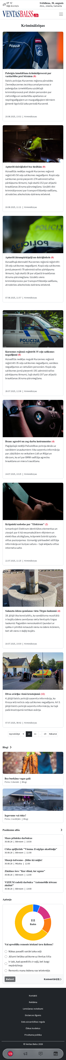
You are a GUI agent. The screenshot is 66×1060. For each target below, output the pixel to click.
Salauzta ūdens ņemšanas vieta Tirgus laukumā (32, 611)
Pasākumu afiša (11, 830)
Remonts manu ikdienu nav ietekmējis (29, 970)
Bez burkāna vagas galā (18, 778)
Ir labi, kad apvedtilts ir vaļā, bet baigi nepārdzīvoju (28, 963)
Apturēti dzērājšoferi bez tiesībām (25, 166)
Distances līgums (33, 1015)
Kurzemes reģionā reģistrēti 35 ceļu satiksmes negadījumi (29, 353)
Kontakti (33, 995)
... (40, 734)
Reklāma (33, 1002)
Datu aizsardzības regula (33, 1022)
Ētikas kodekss (33, 1028)
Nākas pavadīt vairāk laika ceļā (24, 951)
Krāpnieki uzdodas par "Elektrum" (26, 524)
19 (45, 734)
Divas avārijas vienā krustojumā (25, 694)
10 (29, 734)
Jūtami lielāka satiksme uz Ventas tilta (29, 956)
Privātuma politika (33, 1035)
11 (35, 734)
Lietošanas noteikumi (33, 1008)
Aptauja (7, 899)
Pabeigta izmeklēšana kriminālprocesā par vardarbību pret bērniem (28, 74)
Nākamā (53, 734)
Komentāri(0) (52, 979)
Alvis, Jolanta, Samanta (51, 6)
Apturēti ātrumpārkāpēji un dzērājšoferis (29, 257)
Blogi (5, 747)
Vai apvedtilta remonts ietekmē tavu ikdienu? (29, 944)
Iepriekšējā (14, 734)
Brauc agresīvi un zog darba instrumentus (29, 441)
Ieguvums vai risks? (15, 815)
